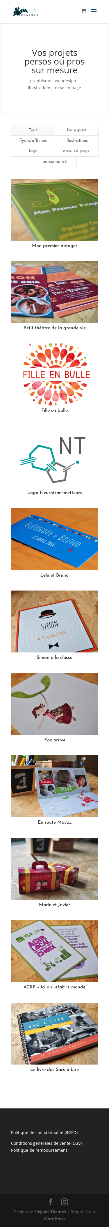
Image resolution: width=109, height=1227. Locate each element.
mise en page (76, 151)
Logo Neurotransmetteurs (54, 493)
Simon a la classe (54, 657)
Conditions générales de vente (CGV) (46, 1143)
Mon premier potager (54, 246)
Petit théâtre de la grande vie (55, 328)
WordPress (54, 1218)
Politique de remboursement (39, 1150)
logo (33, 151)
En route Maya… (55, 822)
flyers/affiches (33, 141)
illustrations (76, 141)
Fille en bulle (54, 410)
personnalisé (54, 162)
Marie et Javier (54, 905)
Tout (33, 130)
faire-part (76, 130)
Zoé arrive (54, 740)
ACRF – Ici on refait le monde (54, 987)
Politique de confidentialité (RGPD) (44, 1132)
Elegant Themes (50, 1212)
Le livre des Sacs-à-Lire (54, 1069)
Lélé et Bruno (54, 575)
